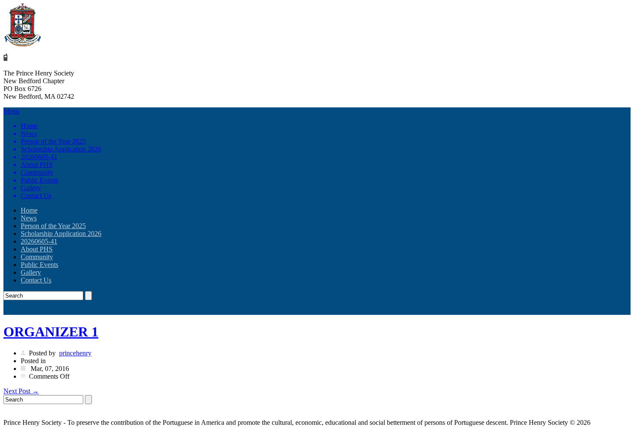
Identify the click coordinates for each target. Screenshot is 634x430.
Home (29, 125)
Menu (52, 153)
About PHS (37, 164)
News (29, 133)
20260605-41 (39, 156)
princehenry (75, 353)
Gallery (31, 187)
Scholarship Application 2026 (61, 149)
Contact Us (36, 195)
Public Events (39, 180)
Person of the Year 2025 (53, 141)
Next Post (21, 391)
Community (37, 172)
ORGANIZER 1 (50, 331)
